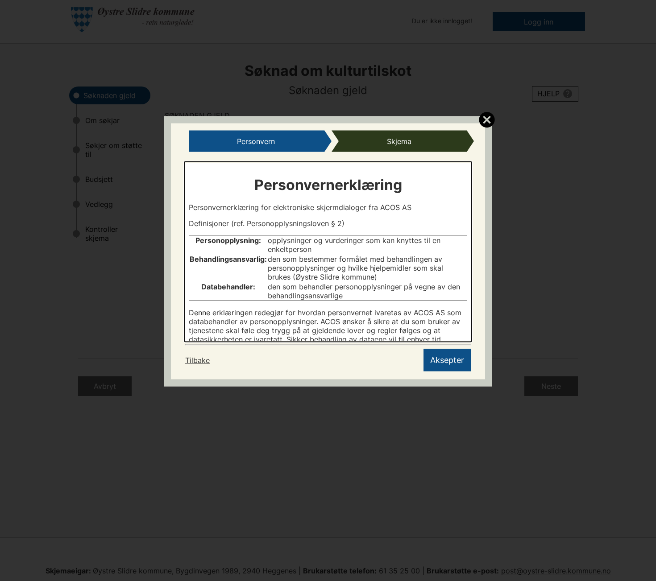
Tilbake (197, 360)
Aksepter (447, 360)
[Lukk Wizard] (486, 119)
